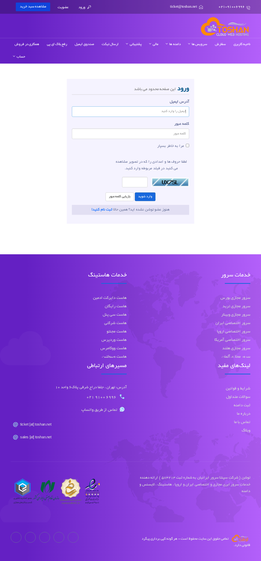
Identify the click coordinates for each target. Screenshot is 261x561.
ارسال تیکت (110, 44)
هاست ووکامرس (113, 348)
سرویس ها (198, 44)
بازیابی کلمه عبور (119, 197)
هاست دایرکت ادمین (110, 298)
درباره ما (243, 414)
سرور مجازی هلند (236, 348)
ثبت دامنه (242, 405)
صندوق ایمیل (84, 44)
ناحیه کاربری (241, 44)
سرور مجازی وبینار (235, 315)
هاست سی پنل (115, 315)
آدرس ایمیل (179, 102)
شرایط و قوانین (238, 389)
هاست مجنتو (117, 332)
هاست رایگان (116, 306)
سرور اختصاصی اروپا (233, 332)
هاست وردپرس (114, 340)
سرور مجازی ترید (236, 306)
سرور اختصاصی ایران (232, 323)
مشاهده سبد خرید (33, 7)
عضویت (63, 7)
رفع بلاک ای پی (57, 44)
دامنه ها (174, 44)
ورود (82, 7)
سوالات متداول (238, 397)
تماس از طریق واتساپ (99, 410)
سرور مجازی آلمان (236, 357)
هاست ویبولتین (114, 357)
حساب (20, 57)
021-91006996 (231, 7)
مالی (154, 44)
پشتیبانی (134, 44)
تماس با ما (242, 422)
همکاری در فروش (27, 44)
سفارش (220, 44)
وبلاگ (246, 431)
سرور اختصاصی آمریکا (232, 340)
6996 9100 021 (101, 397)
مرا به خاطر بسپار (170, 146)
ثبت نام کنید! (102, 210)
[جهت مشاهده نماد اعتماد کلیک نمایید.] (55, 493)
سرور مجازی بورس (235, 298)
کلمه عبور (181, 124)
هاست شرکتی (115, 323)
